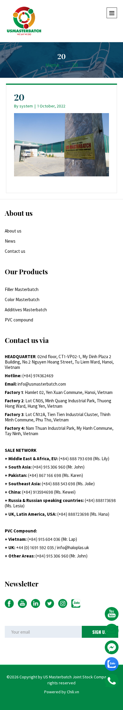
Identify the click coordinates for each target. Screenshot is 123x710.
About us (13, 231)
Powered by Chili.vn (61, 691)
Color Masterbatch (22, 299)
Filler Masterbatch (22, 289)
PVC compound (19, 320)
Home (52, 64)
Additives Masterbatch (26, 309)
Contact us (15, 251)
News (10, 241)
